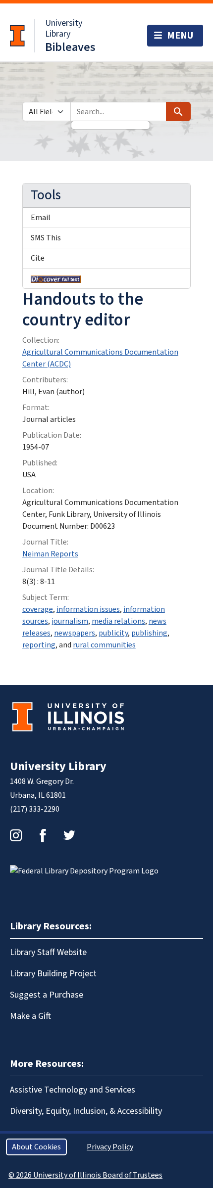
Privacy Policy (110, 1147)
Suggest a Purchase (46, 995)
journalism (70, 621)
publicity (113, 633)
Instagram (16, 835)
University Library (63, 28)
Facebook (42, 835)
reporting (38, 645)
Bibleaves (70, 47)
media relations (118, 621)
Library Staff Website (48, 952)
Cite (38, 258)
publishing (149, 633)
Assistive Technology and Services (72, 1090)
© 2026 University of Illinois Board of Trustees (85, 1175)
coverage (37, 609)
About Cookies (36, 1147)
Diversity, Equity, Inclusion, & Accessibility (86, 1111)
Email (41, 217)
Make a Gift (30, 1016)
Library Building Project (53, 973)
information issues (88, 609)
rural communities (104, 645)
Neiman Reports (50, 553)
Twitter (69, 835)
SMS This (46, 237)
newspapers (74, 633)
